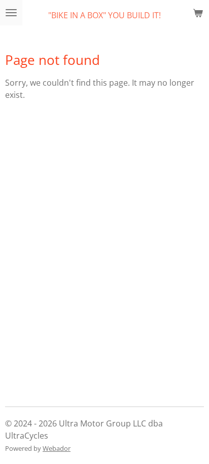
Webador (57, 448)
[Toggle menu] (11, 12)
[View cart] (198, 12)
